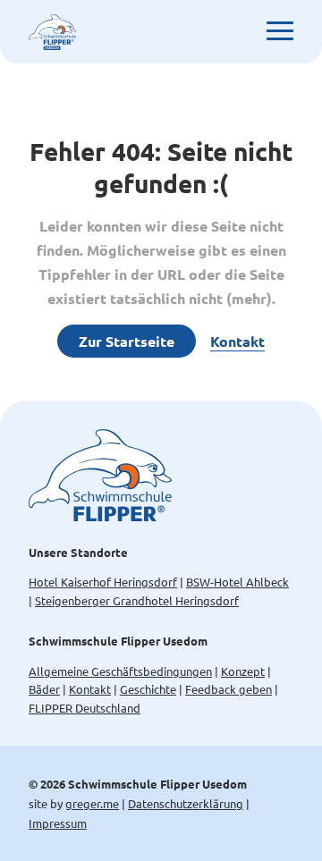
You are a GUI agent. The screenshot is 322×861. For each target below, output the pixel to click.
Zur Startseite (126, 341)
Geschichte (148, 688)
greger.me (92, 803)
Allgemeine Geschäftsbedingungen (120, 671)
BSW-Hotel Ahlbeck (237, 581)
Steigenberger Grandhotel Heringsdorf (137, 600)
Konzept (243, 671)
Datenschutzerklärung (185, 803)
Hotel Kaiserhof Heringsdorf (103, 581)
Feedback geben (228, 688)
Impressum (58, 823)
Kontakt (237, 341)
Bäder (44, 688)
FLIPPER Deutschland (84, 707)
